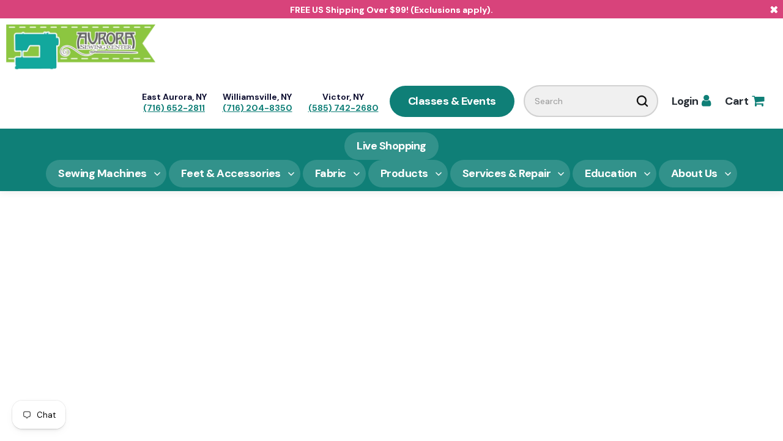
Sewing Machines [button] (102, 173)
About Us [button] (694, 173)
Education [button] (611, 173)
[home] (80, 46)
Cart (744, 101)
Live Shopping (391, 145)
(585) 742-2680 (343, 107)
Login (691, 101)
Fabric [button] (330, 173)
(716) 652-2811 (174, 107)
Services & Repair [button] (506, 173)
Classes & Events (452, 101)
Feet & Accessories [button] (231, 173)
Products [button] (404, 173)
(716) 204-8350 (257, 107)
